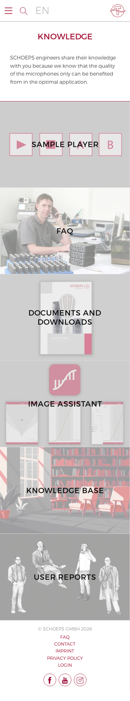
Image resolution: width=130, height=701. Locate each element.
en (42, 10)
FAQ (65, 637)
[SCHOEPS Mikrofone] (117, 10)
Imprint (65, 650)
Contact (64, 644)
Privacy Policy (65, 658)
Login (65, 665)
